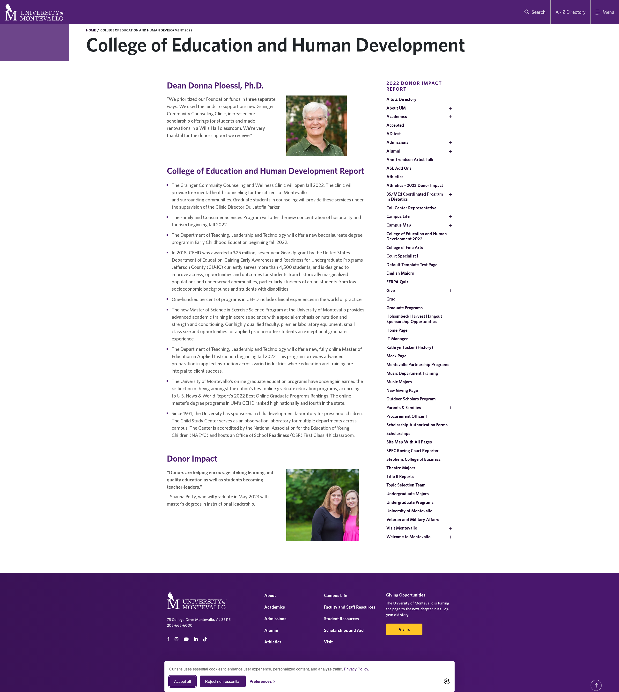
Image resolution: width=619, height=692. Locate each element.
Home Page (396, 330)
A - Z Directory (570, 12)
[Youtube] (186, 639)
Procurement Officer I (406, 416)
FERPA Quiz (397, 281)
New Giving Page (402, 390)
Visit (328, 641)
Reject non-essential (222, 681)
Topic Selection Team (406, 484)
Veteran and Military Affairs (412, 519)
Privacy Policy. (356, 669)
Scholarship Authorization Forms (417, 424)
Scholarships (398, 433)
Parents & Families (403, 407)
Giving (404, 629)
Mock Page (396, 355)
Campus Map (398, 225)
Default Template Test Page (411, 264)
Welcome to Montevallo (408, 536)
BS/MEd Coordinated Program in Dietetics (414, 196)
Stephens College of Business (413, 459)
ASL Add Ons (399, 168)
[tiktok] (205, 639)
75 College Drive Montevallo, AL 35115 (199, 619)
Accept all (182, 681)
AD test (393, 133)
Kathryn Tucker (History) (409, 347)
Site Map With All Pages (409, 441)
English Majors (400, 273)
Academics (396, 116)
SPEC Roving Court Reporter (412, 450)
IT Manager (397, 338)
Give (390, 290)
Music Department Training (412, 373)
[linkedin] (196, 639)
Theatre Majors (400, 467)
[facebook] (168, 639)
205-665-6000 (179, 625)
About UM (396, 107)
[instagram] (176, 639)
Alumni (393, 151)
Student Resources (341, 618)
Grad (391, 299)
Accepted (395, 125)
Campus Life (398, 216)
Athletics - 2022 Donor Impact (414, 185)
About (270, 595)
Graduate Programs (404, 307)
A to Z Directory (401, 99)
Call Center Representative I (412, 207)
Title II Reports (400, 476)
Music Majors (399, 381)
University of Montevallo (409, 510)
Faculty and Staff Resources (349, 607)
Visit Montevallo (401, 527)
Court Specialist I (402, 255)
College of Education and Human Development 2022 (416, 236)
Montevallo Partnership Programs (417, 364)
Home (91, 30)
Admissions (397, 142)
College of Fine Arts (404, 247)
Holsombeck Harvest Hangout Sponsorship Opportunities (414, 319)
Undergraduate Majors (407, 493)
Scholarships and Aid (344, 630)
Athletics (394, 176)
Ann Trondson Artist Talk (409, 159)
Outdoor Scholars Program (411, 398)
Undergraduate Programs (410, 502)
